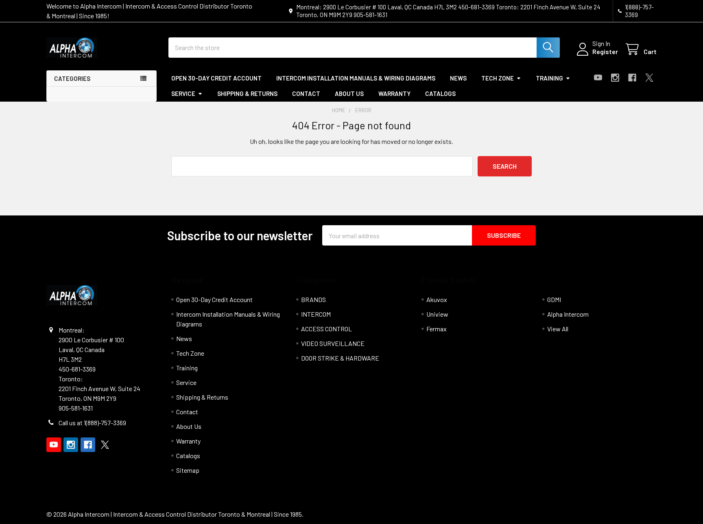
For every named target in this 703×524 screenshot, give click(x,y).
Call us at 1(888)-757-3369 (92, 422)
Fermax (436, 329)
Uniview (437, 314)
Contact (306, 93)
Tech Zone (497, 78)
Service (183, 93)
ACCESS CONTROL (326, 329)
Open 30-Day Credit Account (216, 78)
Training (549, 78)
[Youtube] (598, 77)
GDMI (554, 299)
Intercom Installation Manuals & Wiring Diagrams (355, 78)
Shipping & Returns (247, 93)
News (458, 78)
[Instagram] (615, 77)
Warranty (394, 93)
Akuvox (436, 299)
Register (605, 51)
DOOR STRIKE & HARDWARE (340, 358)
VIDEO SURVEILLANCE (333, 343)
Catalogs (440, 93)
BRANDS (313, 299)
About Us (349, 93)
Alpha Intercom (568, 314)
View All (557, 329)
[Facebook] (632, 77)
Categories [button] (72, 78)
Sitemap (187, 470)
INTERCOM (316, 314)
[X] (649, 77)
